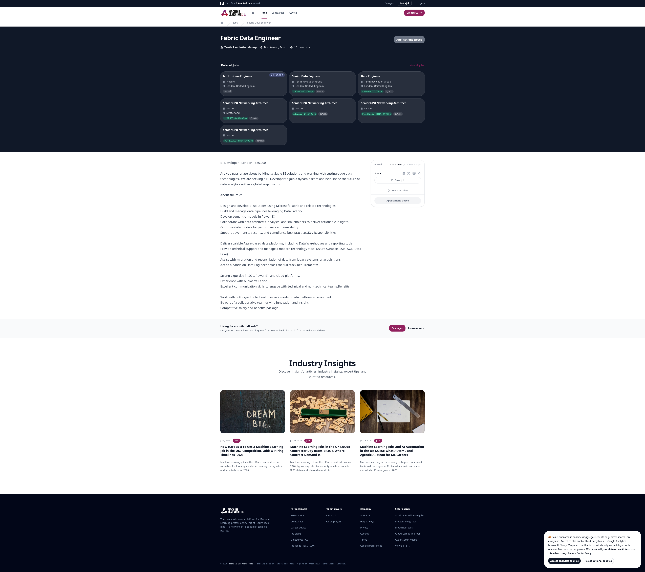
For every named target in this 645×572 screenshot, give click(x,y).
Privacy (364, 527)
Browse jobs (297, 515)
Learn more (416, 328)
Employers (389, 3)
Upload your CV (299, 539)
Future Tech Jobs (244, 3)
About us (365, 515)
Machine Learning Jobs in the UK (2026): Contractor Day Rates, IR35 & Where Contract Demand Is (320, 451)
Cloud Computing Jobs (407, 533)
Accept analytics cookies (564, 560)
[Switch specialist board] (253, 12)
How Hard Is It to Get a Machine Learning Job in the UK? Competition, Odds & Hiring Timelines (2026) (252, 451)
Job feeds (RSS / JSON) (303, 545)
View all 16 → (402, 545)
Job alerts (296, 533)
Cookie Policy (584, 553)
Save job (399, 180)
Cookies (364, 533)
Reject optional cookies (598, 560)
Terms (363, 539)
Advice (293, 12)
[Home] (222, 22)
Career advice (298, 527)
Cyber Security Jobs (406, 539)
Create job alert (399, 190)
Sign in (421, 3)
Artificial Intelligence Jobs (409, 515)
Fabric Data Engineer (259, 22)
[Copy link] (419, 173)
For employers (333, 521)
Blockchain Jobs (404, 527)
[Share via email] (414, 173)
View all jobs (417, 65)
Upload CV (412, 12)
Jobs (264, 12)
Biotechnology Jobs (406, 521)
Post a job (405, 3)
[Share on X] (408, 173)
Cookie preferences (371, 545)
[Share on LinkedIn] (403, 173)
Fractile (230, 81)
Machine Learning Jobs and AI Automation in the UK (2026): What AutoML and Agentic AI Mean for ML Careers (392, 451)
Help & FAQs (367, 521)
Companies (277, 12)
